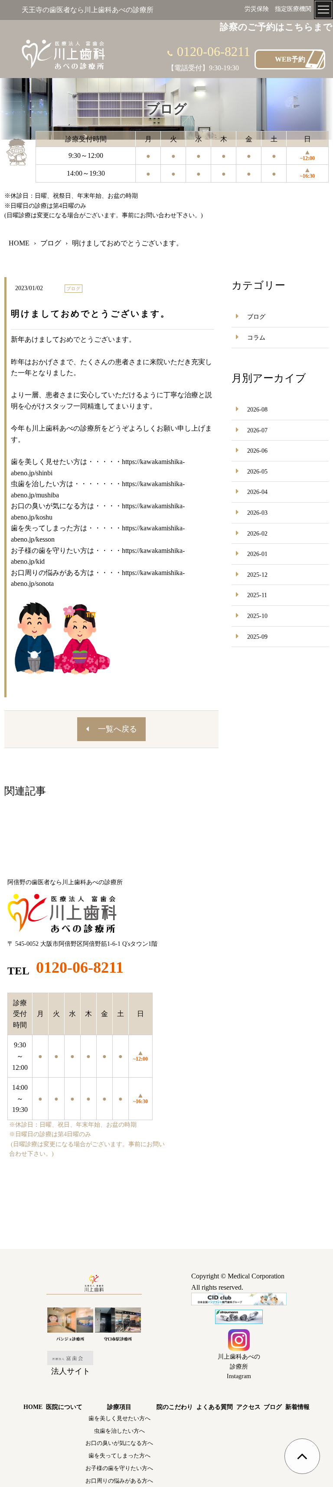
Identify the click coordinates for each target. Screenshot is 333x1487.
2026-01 (257, 554)
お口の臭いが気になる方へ (119, 1443)
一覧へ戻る (117, 729)
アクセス (248, 1407)
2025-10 (257, 616)
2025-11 (257, 595)
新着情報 (297, 1407)
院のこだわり (175, 1407)
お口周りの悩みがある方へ (119, 1480)
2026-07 (257, 430)
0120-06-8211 (213, 51)
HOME (32, 1407)
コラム (256, 337)
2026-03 (257, 513)
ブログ (256, 317)
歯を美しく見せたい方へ (119, 1418)
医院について (64, 1407)
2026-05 (257, 471)
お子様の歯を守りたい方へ (119, 1468)
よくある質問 (214, 1407)
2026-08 (257, 409)
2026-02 (257, 533)
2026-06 (257, 451)
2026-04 (257, 492)
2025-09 (257, 637)
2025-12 (257, 575)
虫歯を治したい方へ (119, 1431)
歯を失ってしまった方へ (119, 1455)
